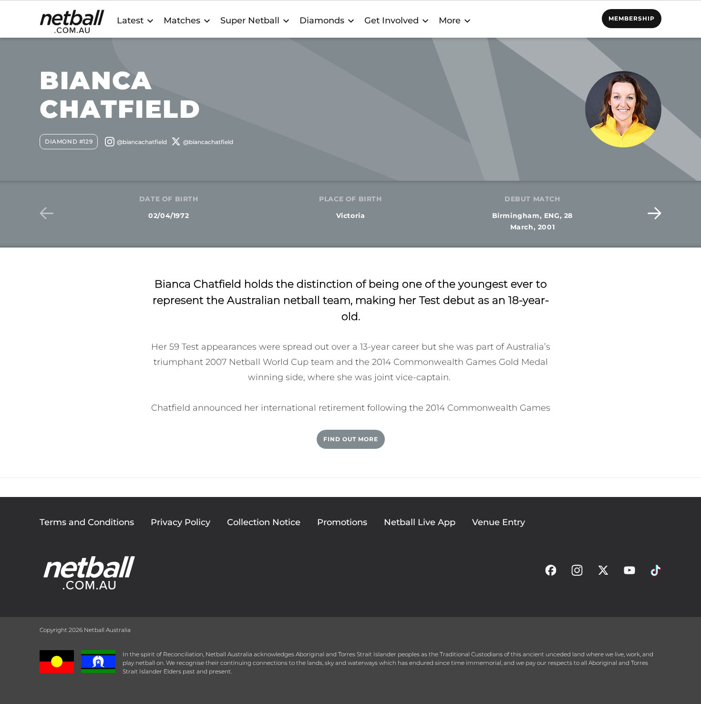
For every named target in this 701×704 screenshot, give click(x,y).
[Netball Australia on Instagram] (577, 573)
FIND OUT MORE (350, 439)
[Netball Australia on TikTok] (655, 573)
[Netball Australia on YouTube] (629, 573)
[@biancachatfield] (136, 143)
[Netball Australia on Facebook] (551, 573)
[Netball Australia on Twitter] (603, 573)
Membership (631, 18)
